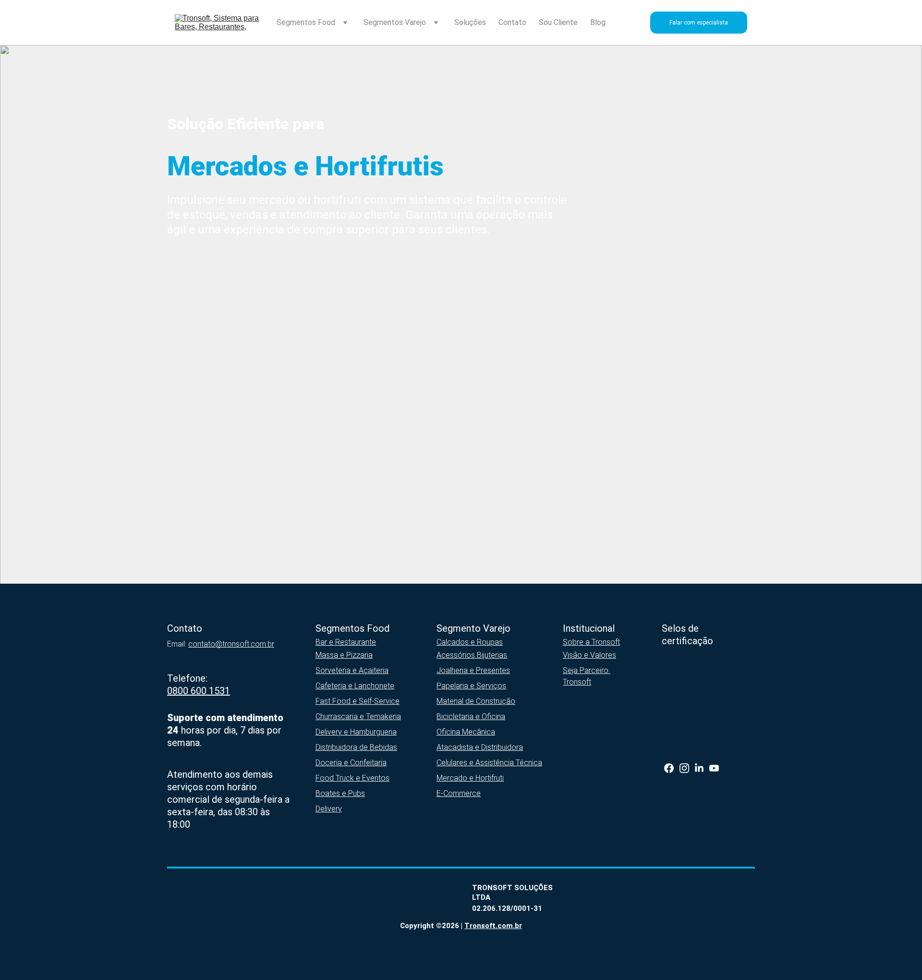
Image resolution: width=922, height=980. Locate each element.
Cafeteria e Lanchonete (354, 685)
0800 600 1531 (198, 691)
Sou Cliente (558, 22)
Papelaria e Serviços (471, 685)
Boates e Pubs (340, 793)
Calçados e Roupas (470, 642)
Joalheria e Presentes (473, 670)
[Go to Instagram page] (684, 768)
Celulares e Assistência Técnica (489, 762)
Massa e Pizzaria (344, 655)
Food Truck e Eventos (352, 778)
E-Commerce (459, 793)
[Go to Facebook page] (669, 768)
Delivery (328, 808)
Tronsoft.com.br (493, 925)
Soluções (470, 22)
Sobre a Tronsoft (591, 642)
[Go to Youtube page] (714, 768)
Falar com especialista (698, 22)
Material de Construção (476, 701)
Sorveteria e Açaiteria (351, 670)
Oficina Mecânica (466, 731)
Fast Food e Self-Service (357, 701)
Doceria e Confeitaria (351, 762)
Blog (598, 22)
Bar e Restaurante (345, 642)
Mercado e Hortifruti (470, 778)
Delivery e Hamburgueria (356, 731)
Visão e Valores (589, 655)
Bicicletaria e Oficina (471, 716)
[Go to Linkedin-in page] (699, 768)
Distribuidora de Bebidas (356, 747)
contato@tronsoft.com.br (231, 644)
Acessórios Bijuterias (472, 655)
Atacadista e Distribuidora (480, 747)
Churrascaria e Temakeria (358, 716)
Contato (512, 22)
